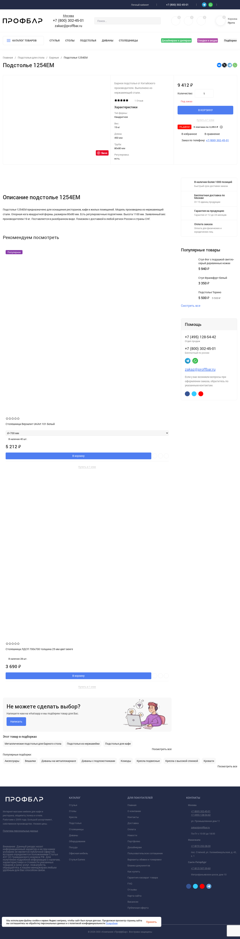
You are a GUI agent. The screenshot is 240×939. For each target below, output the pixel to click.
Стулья (55, 40)
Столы (69, 40)
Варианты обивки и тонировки (144, 859)
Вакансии (133, 901)
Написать (16, 721)
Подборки (230, 40)
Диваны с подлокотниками (98, 761)
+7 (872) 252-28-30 (201, 845)
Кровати (209, 761)
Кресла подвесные (148, 761)
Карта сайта (134, 895)
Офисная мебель (78, 853)
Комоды (126, 761)
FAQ (130, 883)
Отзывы (132, 889)
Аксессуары (12, 761)
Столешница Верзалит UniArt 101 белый (30, 424)
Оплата (132, 829)
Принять (151, 922)
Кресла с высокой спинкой (181, 761)
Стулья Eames (77, 859)
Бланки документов (139, 865)
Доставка (133, 823)
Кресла (73, 817)
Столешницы (128, 40)
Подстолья (88, 40)
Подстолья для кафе (118, 743)
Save (104, 153)
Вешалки (30, 761)
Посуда (73, 847)
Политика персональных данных (20, 830)
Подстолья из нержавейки (83, 743)
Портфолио (134, 841)
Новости (132, 835)
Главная (132, 805)
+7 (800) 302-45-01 (177, 4)
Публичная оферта (138, 907)
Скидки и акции (207, 40)
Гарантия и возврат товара (143, 877)
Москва (68, 15)
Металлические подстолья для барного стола (33, 743)
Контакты (133, 817)
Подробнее (112, 923)
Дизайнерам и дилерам (176, 40)
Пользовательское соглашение (145, 853)
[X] (224, 65)
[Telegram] (229, 65)
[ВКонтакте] (219, 65)
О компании (134, 811)
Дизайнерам (135, 847)
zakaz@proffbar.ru (68, 25)
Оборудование (77, 841)
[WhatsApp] (235, 65)
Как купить (134, 871)
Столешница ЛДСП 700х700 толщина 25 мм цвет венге (39, 649)
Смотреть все (190, 305)
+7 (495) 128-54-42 (201, 814)
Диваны (107, 40)
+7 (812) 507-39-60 (201, 868)
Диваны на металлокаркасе (58, 761)
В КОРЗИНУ (205, 110)
